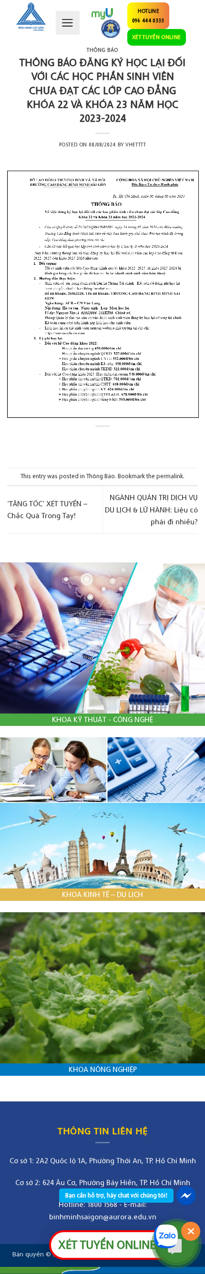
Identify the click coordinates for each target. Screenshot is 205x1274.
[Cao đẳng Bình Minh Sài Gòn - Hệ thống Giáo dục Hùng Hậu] (31, 16)
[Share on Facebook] (94, 442)
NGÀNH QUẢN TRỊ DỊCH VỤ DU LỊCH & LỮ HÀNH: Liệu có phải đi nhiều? (151, 509)
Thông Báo (102, 50)
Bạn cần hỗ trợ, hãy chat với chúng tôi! (116, 1195)
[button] (68, 23)
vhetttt (135, 144)
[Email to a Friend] (111, 442)
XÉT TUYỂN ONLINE (156, 36)
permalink (169, 476)
